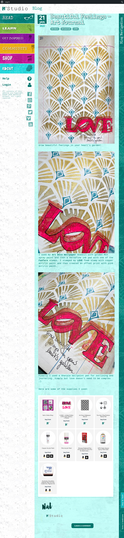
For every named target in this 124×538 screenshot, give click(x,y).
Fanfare (43, 260)
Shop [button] (7, 58)
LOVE (76, 29)
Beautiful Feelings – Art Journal (80, 20)
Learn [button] (9, 28)
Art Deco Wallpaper (64, 255)
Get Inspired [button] (12, 38)
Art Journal (66, 29)
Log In (7, 2)
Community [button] (14, 48)
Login (6, 84)
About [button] (7, 68)
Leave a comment (82, 525)
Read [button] (7, 18)
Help (5, 78)
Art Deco (54, 29)
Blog (37, 9)
